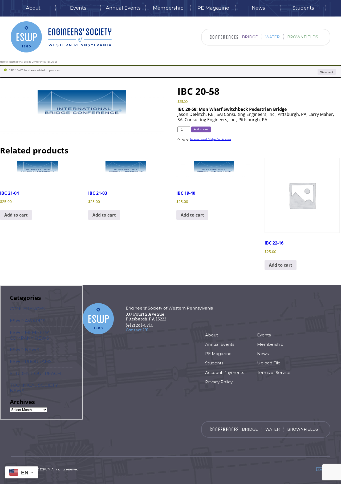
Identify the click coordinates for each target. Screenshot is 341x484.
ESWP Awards (27, 320)
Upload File (269, 362)
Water (272, 37)
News (258, 8)
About (33, 8)
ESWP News (24, 349)
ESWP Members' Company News (29, 335)
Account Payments (224, 372)
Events (78, 8)
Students (303, 8)
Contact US (137, 330)
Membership (168, 8)
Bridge (250, 37)
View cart (326, 72)
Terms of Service (273, 372)
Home (3, 61)
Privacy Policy (219, 381)
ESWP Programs (31, 361)
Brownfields (302, 37)
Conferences (27, 308)
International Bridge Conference (27, 61)
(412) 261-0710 (139, 325)
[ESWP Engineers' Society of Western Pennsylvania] (61, 36)
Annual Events (123, 8)
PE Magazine (213, 8)
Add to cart (201, 129)
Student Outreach (35, 373)
